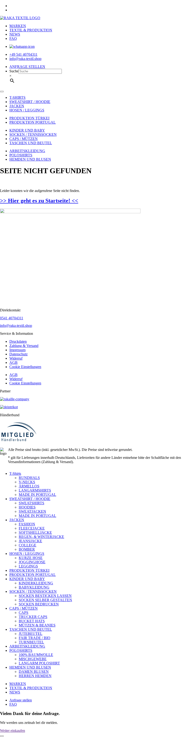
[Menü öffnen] (2, 91)
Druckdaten (18, 341)
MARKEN (17, 26)
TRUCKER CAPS (33, 617)
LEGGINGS (28, 566)
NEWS (14, 34)
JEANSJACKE (30, 541)
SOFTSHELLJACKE (35, 532)
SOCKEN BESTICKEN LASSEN (45, 596)
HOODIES (27, 507)
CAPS (23, 613)
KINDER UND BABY (27, 130)
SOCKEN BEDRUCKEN (39, 604)
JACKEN (16, 106)
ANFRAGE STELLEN (27, 67)
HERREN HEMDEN (35, 676)
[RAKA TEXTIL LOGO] (20, 18)
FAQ (13, 39)
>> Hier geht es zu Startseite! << (39, 201)
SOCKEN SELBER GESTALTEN (45, 600)
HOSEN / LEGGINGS (26, 110)
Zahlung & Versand (23, 346)
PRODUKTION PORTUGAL (32, 122)
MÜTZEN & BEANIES (37, 625)
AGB (13, 363)
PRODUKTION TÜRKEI (29, 118)
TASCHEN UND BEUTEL (30, 143)
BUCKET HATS (32, 621)
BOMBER (27, 549)
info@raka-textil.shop (16, 326)
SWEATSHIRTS (31, 503)
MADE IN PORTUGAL (37, 495)
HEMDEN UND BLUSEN (30, 159)
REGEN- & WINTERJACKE (41, 537)
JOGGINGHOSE (32, 562)
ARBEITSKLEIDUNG (27, 151)
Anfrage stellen (20, 700)
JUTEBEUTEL (30, 634)
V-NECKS (27, 482)
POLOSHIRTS (20, 155)
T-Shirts (15, 473)
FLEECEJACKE (32, 528)
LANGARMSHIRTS (35, 490)
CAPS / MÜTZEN (23, 139)
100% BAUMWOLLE (36, 655)
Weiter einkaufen (12, 731)
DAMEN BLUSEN (34, 672)
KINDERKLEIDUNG (36, 583)
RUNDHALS (29, 478)
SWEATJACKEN (32, 511)
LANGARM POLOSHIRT (39, 663)
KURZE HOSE (31, 558)
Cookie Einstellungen (25, 367)
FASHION (27, 524)
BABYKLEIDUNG (34, 587)
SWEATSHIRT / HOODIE (29, 102)
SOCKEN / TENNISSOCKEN (33, 134)
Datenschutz (18, 354)
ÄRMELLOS (29, 486)
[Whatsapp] (22, 46)
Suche (13, 71)
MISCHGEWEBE (33, 659)
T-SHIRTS (17, 97)
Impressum (17, 350)
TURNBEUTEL (31, 642)
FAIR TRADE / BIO (34, 638)
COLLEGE (27, 545)
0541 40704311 (11, 318)
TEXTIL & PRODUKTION (30, 30)
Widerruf (15, 358)
